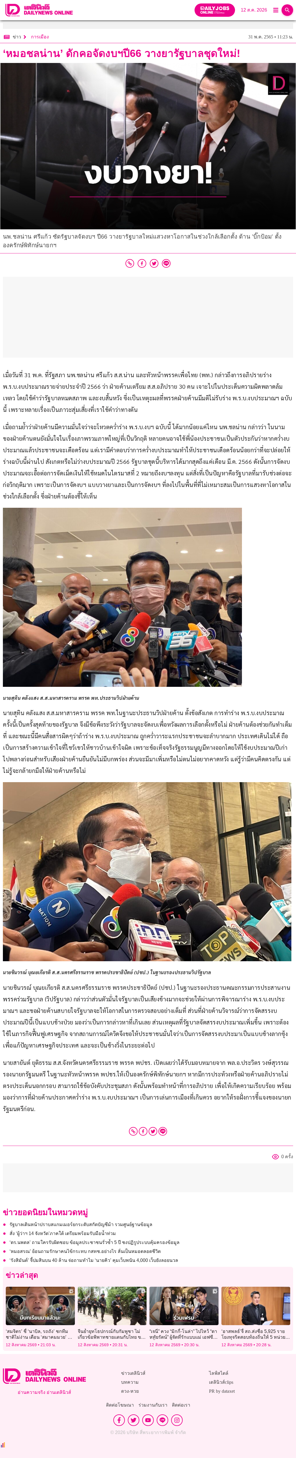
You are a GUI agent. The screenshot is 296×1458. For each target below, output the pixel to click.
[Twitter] (153, 1131)
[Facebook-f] (119, 1420)
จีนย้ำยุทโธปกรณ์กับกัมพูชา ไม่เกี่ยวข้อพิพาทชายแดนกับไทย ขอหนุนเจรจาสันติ (111, 1337)
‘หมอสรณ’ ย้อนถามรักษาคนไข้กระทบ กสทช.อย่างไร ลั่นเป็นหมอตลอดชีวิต (85, 1251)
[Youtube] (148, 1420)
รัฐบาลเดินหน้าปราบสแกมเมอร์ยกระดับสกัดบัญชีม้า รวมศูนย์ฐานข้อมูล (81, 1224)
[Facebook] (143, 1131)
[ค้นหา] (287, 10)
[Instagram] (177, 1420)
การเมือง (40, 36)
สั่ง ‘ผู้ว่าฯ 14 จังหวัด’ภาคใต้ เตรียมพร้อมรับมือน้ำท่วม (63, 1233)
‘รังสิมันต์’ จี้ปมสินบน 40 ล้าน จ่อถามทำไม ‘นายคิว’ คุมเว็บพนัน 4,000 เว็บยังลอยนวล (94, 1260)
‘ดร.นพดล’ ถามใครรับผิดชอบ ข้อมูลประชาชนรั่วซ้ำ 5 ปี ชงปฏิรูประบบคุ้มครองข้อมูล (95, 1242)
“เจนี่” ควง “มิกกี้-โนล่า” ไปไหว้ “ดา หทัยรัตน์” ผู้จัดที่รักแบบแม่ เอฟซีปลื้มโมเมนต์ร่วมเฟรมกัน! (183, 1337)
